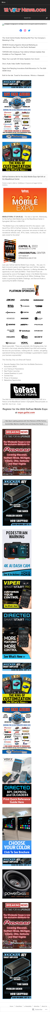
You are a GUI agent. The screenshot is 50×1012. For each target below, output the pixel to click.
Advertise (36, 1006)
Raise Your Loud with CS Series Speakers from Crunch (20, 59)
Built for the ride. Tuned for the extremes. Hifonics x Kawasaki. (23, 75)
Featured (28, 183)
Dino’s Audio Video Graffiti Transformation (16, 63)
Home (11, 1006)
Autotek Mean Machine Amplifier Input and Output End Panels (25, 424)
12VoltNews (20, 183)
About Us (44, 1006)
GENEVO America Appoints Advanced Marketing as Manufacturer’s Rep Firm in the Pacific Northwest (20, 46)
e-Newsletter (28, 1006)
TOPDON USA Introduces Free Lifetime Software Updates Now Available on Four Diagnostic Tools (23, 53)
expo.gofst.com (26, 412)
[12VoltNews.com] (25, 10)
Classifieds (19, 1006)
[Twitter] (29, 30)
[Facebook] (20, 30)
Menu (3, 2)
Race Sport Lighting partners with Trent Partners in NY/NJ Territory (25, 421)
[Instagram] (25, 30)
